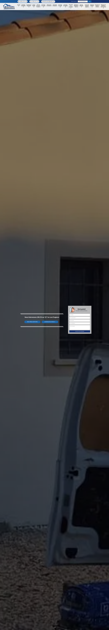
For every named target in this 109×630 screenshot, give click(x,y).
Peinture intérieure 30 (81, 6)
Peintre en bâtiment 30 (92, 6)
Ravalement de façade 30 (55, 5)
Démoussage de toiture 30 (49, 5)
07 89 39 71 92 (35, 1)
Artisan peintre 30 (33, 6)
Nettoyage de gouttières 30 (71, 6)
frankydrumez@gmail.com (48, 1)
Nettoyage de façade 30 (60, 6)
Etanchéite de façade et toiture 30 (97, 6)
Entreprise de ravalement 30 (28, 6)
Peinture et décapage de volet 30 (76, 6)
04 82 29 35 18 (23, 1)
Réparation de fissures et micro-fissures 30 (103, 6)
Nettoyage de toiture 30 (43, 6)
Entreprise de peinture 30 (23, 6)
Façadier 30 (18, 5)
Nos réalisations (32, 321)
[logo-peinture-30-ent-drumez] (9, 6)
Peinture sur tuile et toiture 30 (38, 6)
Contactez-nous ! (50, 321)
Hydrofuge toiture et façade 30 (87, 6)
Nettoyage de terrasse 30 (65, 6)
